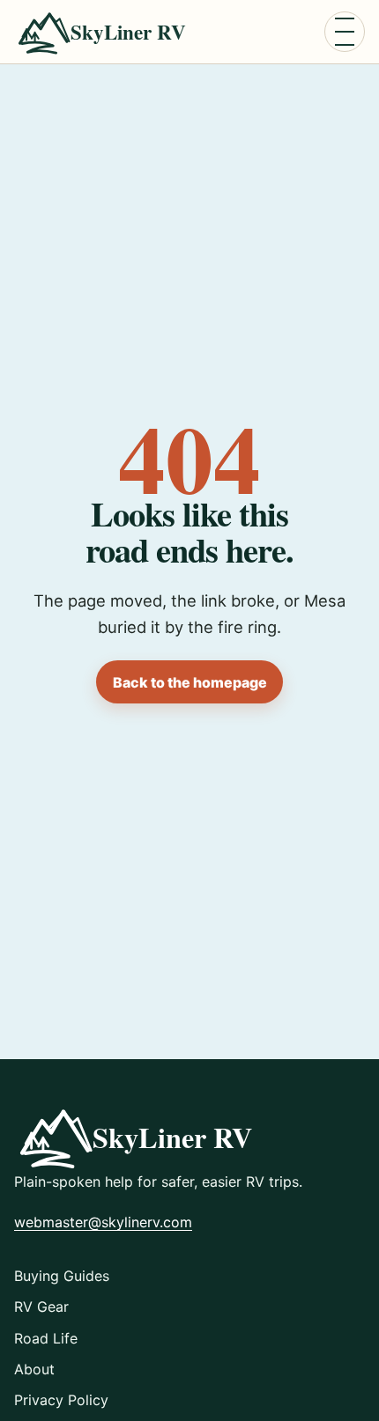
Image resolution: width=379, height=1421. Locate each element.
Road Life (46, 1338)
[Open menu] (344, 31)
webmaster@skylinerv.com (103, 1222)
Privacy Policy (61, 1400)
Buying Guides (61, 1276)
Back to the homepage (190, 682)
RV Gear (41, 1306)
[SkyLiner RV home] (109, 32)
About (34, 1369)
